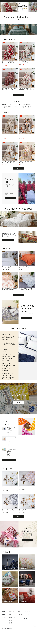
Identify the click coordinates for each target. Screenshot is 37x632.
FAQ (10, 616)
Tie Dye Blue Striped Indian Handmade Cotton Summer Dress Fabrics (9, 452)
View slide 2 (20, 10)
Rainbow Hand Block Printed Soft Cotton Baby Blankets (26, 510)
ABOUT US (11, 611)
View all (18, 168)
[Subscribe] (34, 612)
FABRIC (3, 614)
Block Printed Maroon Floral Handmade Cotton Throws (25, 62)
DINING (3, 616)
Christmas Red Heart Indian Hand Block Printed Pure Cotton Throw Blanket (9, 62)
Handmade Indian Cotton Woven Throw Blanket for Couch (25, 162)
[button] (29, 3)
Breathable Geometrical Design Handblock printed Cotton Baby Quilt (9, 510)
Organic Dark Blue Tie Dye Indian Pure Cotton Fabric (9, 429)
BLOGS (10, 619)
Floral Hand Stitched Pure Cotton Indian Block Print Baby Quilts (26, 487)
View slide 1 (17, 10)
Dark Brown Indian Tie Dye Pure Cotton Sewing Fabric (10, 439)
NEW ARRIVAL (19, 612)
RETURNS (18, 611)
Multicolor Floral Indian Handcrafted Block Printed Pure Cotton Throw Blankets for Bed (26, 136)
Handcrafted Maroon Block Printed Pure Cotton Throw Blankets (9, 89)
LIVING (3, 612)
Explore (18, 402)
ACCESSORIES (5, 617)
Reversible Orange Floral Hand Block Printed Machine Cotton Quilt (9, 289)
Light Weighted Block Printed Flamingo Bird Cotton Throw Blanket (26, 89)
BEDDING (4, 611)
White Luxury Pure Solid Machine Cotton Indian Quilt (9, 267)
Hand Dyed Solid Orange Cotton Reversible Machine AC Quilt (25, 267)
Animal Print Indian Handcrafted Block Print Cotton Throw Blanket (9, 162)
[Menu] (3, 3)
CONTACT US (12, 617)
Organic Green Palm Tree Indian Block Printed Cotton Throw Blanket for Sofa (9, 136)
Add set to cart (9, 460)
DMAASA (6, 628)
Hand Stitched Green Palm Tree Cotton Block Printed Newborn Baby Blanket (9, 487)
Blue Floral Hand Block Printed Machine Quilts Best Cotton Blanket (26, 289)
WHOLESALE (11, 623)
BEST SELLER (19, 614)
